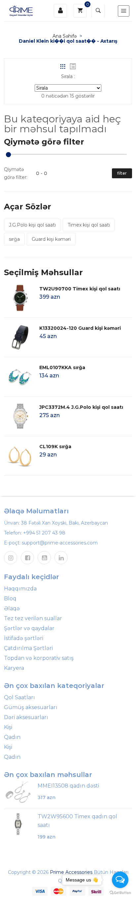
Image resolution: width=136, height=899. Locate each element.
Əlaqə (12, 608)
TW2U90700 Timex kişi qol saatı (79, 289)
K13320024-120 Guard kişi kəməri (80, 328)
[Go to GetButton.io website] (120, 892)
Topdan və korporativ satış (39, 658)
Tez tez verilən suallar (33, 618)
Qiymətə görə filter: (15, 173)
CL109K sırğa (55, 447)
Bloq (10, 598)
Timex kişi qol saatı (89, 225)
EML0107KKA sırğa (62, 367)
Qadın (12, 737)
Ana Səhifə (64, 36)
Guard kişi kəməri (51, 239)
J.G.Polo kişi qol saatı (32, 225)
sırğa (14, 239)
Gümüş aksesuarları (30, 707)
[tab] (62, 66)
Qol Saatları (19, 697)
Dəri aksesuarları (26, 717)
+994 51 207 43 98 (44, 533)
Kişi (8, 727)
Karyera (14, 668)
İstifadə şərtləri (23, 638)
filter (122, 173)
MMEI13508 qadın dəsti (68, 786)
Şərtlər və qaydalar (29, 628)
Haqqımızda (20, 588)
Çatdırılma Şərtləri (28, 648)
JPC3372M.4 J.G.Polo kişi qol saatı (81, 407)
